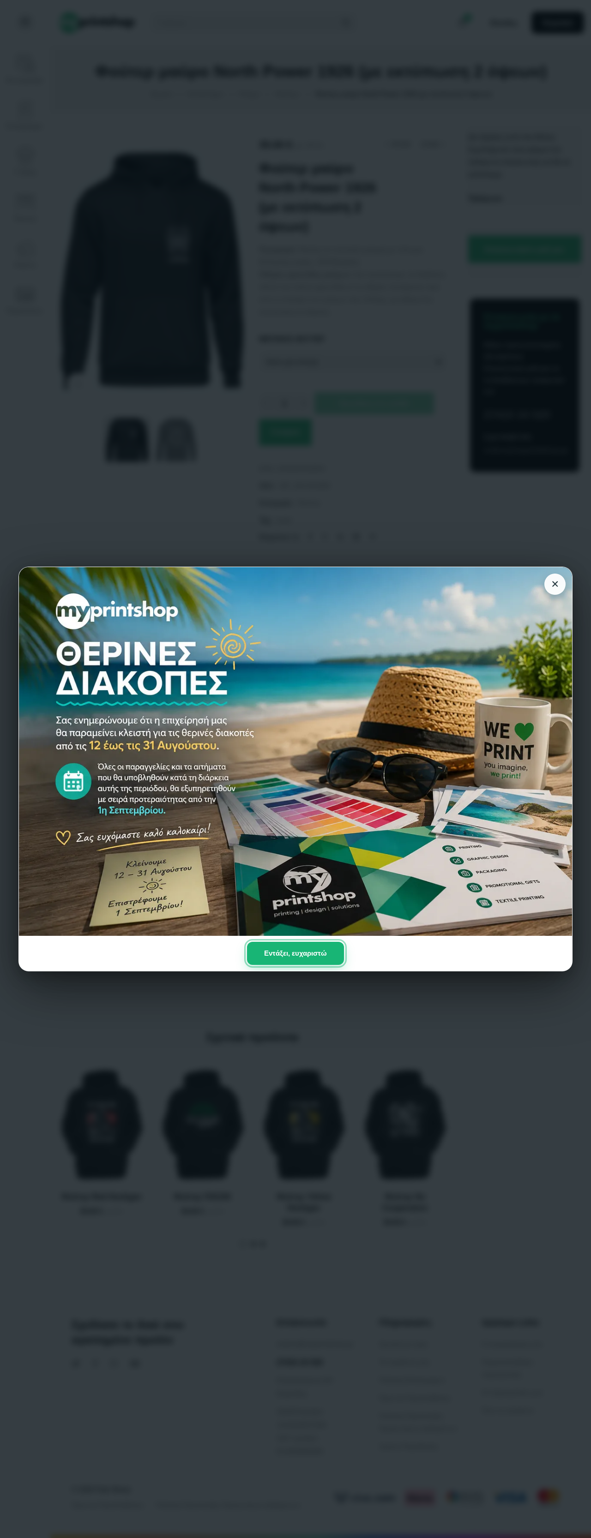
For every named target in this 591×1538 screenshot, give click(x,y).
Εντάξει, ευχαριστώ (295, 953)
